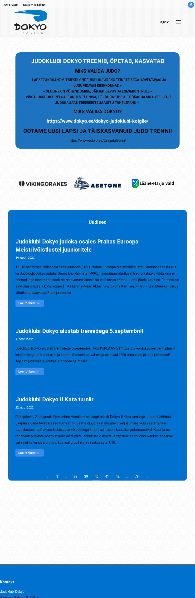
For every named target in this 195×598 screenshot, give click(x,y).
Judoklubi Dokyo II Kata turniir (54, 399)
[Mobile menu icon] (178, 22)
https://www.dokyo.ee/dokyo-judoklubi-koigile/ (97, 121)
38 (76, 476)
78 (137, 476)
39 (86, 476)
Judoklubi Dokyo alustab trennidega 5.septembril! (79, 331)
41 (107, 476)
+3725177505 (9, 5)
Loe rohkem (26, 303)
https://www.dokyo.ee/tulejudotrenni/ (97, 140)
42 (117, 476)
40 (96, 476)
